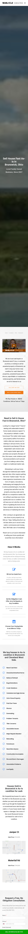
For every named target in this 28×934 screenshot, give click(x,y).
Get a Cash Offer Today (14, 392)
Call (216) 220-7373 (14, 387)
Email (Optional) (6, 927)
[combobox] (4, 924)
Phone (4, 921)
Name (4, 915)
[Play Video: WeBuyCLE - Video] (14, 345)
